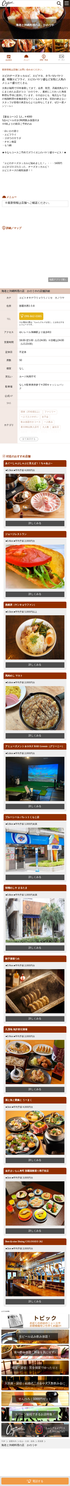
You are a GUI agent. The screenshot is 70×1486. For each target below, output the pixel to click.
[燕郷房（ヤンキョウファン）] (35, 659)
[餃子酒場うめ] (35, 1013)
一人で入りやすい (29, 417)
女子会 (45, 417)
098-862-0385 (33, 316)
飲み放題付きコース (31, 422)
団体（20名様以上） (31, 412)
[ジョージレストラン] (35, 588)
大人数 (45, 427)
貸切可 (34, 432)
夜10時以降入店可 (30, 427)
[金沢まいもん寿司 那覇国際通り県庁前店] (35, 1225)
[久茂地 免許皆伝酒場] (35, 1083)
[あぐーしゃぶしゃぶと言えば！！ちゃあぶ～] (35, 517)
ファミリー (50, 412)
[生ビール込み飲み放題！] (35, 1343)
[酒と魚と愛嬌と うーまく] (35, 1154)
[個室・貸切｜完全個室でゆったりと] (35, 1374)
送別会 (44, 432)
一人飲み (48, 422)
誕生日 (55, 427)
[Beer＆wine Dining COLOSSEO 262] (35, 1296)
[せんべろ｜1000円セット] (35, 1405)
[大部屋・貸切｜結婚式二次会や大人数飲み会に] (35, 1389)
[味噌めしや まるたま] (35, 942)
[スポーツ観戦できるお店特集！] (35, 1421)
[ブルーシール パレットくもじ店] (35, 871)
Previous (3, 46)
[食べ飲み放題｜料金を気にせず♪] (35, 1358)
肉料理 (24, 432)
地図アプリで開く (58, 279)
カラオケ (55, 432)
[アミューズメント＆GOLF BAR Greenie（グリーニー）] (35, 800)
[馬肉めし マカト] (35, 730)
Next (65, 46)
